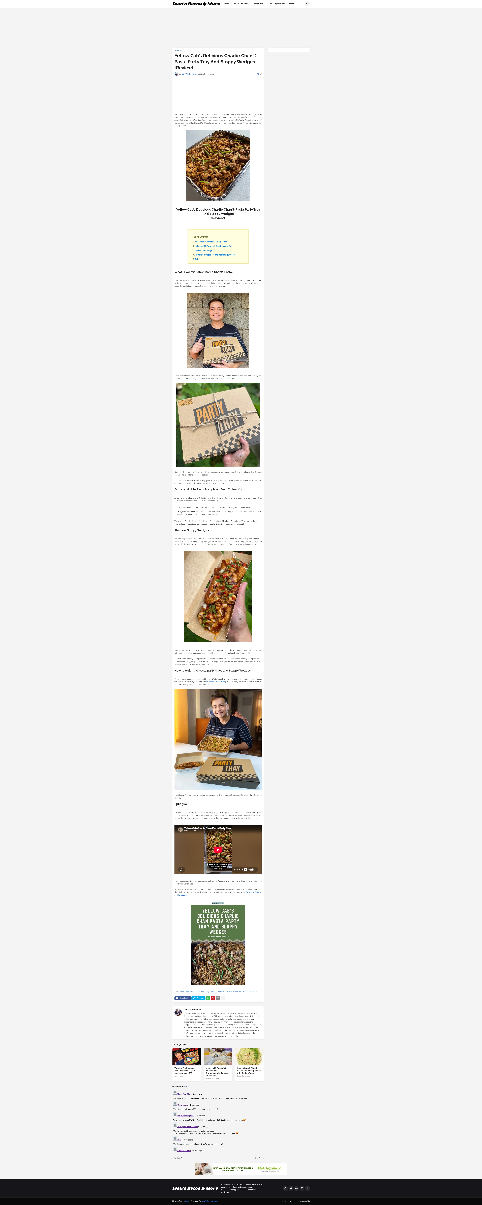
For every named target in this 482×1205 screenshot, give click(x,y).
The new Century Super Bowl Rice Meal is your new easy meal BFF (185, 1070)
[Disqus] (218, 1121)
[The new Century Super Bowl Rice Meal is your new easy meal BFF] (186, 1056)
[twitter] (291, 1188)
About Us (293, 1201)
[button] (307, 4)
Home (176, 50)
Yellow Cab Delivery (234, 992)
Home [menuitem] (226, 4)
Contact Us (305, 1201)
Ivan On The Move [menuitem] (240, 4)
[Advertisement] (233, 27)
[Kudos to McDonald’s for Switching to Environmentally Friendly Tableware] (218, 1056)
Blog (187, 1201)
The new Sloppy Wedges (204, 250)
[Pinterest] (213, 998)
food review (189, 992)
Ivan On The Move (192, 1009)
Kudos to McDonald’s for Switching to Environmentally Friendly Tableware (217, 1072)
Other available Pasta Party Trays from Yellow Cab (213, 246)
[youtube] (296, 1188)
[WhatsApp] (208, 998)
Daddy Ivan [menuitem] (258, 4)
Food (183, 50)
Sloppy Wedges (217, 992)
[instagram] (302, 1188)
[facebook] (285, 1188)
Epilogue (198, 259)
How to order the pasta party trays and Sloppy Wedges (215, 254)
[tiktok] (307, 1188)
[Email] (218, 998)
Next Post (258, 1158)
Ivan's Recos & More (210, 1201)
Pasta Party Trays (202, 992)
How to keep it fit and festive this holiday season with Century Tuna (249, 1070)
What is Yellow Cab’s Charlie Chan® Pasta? (211, 241)
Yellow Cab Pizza (250, 992)
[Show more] (223, 998)
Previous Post (179, 1158)
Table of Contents (199, 237)
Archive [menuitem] (292, 4)
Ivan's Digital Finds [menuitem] (276, 4)
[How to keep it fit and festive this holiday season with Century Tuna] (249, 1056)
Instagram (182, 895)
